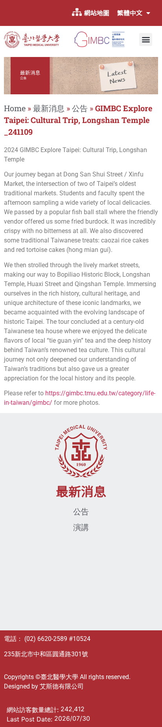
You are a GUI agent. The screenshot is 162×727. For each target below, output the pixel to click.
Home (15, 108)
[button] (145, 39)
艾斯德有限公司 (62, 686)
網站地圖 (96, 13)
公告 (80, 108)
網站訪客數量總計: (34, 710)
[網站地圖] (77, 12)
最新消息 (48, 108)
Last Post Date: (30, 719)
